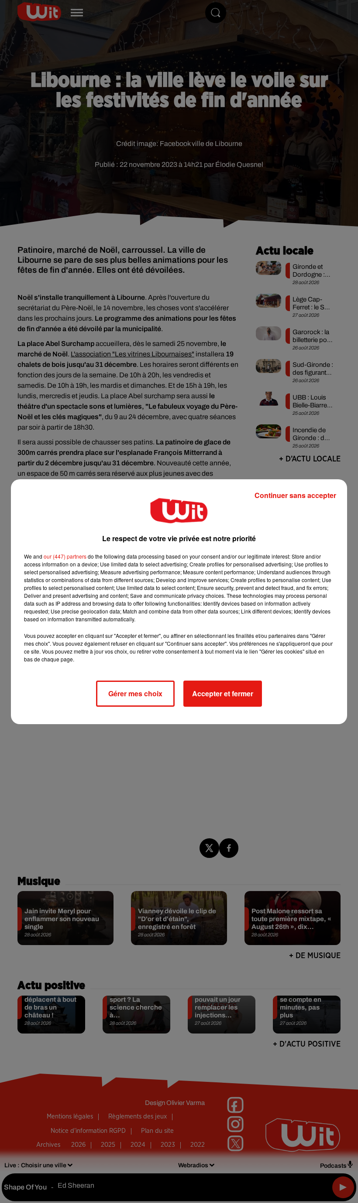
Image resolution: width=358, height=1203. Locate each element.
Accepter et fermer (222, 693)
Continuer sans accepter (295, 495)
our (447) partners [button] (65, 556)
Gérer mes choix (135, 693)
